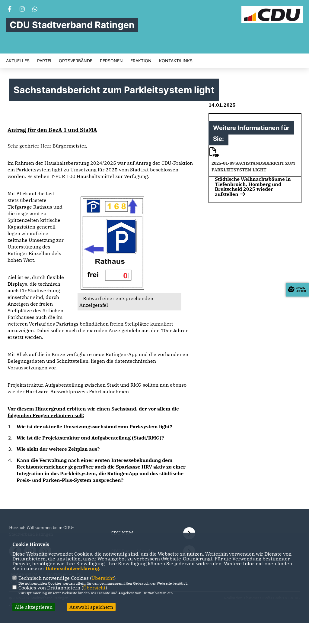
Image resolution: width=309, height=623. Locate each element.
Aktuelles (18, 61)
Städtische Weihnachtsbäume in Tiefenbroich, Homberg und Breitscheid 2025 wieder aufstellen (253, 186)
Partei (44, 61)
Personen (111, 61)
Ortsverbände (75, 61)
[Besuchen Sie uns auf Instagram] (22, 9)
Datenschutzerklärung (72, 568)
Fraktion (140, 61)
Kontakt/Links (176, 61)
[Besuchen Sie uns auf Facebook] (9, 9)
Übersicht (102, 578)
